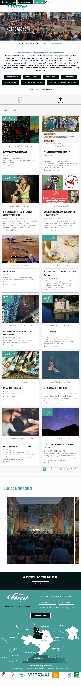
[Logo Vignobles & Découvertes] (76, 675)
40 (67, 469)
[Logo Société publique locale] (38, 674)
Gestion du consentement (54, 668)
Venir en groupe (35, 665)
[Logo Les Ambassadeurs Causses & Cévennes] (69, 675)
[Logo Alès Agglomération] (22, 675)
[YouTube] (27, 606)
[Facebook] (20, 606)
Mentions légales (18, 668)
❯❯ (76, 469)
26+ (61, 469)
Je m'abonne (40, 584)
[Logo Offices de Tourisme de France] (3, 675)
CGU (66, 668)
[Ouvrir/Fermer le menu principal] (1, 6)
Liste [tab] (20, 102)
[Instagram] (22, 606)
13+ (56, 469)
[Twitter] (24, 606)
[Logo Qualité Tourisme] (12, 675)
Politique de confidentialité (35, 668)
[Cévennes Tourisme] (17, 6)
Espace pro (47, 665)
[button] (46, 2)
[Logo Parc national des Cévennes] (58, 675)
